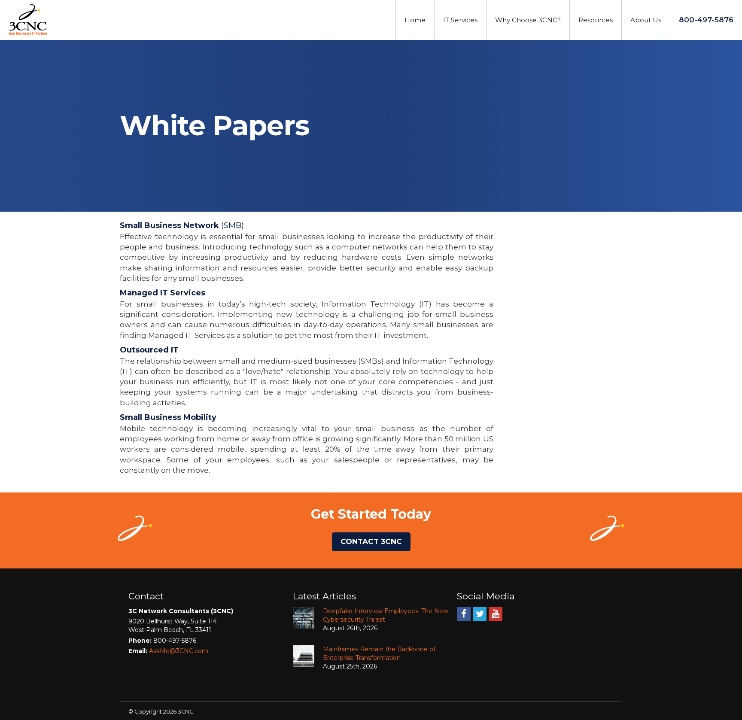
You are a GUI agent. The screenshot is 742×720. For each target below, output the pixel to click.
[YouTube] (495, 613)
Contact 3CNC (371, 541)
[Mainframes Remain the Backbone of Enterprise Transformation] (303, 656)
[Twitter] (480, 613)
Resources (595, 20)
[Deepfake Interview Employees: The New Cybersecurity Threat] (303, 618)
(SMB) (182, 225)
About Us (645, 20)
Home (415, 20)
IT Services (460, 20)
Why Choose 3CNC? (528, 20)
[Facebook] (464, 613)
